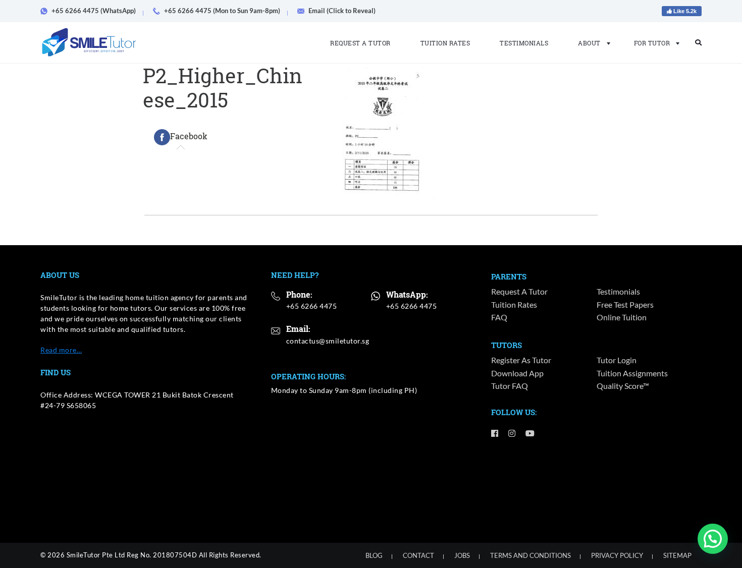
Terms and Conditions (530, 555)
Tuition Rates (445, 43)
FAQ (499, 317)
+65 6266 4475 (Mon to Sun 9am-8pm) (222, 11)
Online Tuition (622, 317)
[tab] (181, 137)
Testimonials (524, 43)
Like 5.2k (684, 11)
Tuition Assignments (632, 373)
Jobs (462, 555)
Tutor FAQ (509, 385)
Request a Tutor (360, 43)
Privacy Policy (617, 555)
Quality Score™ (623, 385)
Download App (517, 373)
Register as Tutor (521, 360)
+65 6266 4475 (311, 306)
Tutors (506, 345)
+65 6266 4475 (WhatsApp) (93, 11)
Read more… (61, 350)
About (589, 43)
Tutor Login (617, 360)
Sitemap (677, 555)
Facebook (188, 136)
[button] (713, 539)
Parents (508, 276)
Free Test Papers (625, 304)
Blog (374, 555)
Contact (418, 555)
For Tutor (652, 43)
